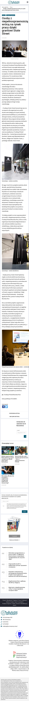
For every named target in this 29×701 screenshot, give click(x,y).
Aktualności (9, 600)
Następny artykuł (14, 416)
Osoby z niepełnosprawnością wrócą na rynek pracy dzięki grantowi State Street (13, 9)
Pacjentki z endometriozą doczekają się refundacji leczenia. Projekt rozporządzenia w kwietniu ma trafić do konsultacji (18, 574)
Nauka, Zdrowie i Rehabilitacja (19, 603)
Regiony (15, 600)
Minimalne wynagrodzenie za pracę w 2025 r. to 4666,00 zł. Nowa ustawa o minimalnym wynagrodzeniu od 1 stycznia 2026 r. (17, 556)
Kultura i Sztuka (10, 602)
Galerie (14, 605)
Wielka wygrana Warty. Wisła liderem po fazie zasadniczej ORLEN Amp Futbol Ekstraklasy (8, 459)
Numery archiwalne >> (14, 540)
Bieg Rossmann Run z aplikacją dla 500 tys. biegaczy (17, 581)
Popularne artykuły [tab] (7, 547)
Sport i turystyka (19, 602)
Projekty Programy (11, 15)
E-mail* (18, 430)
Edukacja (24, 600)
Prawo (4, 600)
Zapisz (25, 436)
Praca (11, 7)
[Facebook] (3, 406)
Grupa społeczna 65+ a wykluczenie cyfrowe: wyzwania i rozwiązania (18, 565)
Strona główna (5, 7)
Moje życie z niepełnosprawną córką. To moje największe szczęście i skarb (17, 589)
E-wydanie (14, 536)
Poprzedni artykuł (14, 413)
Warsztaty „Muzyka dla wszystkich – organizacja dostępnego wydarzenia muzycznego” (8, 479)
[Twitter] (6, 406)
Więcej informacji (24, 670)
